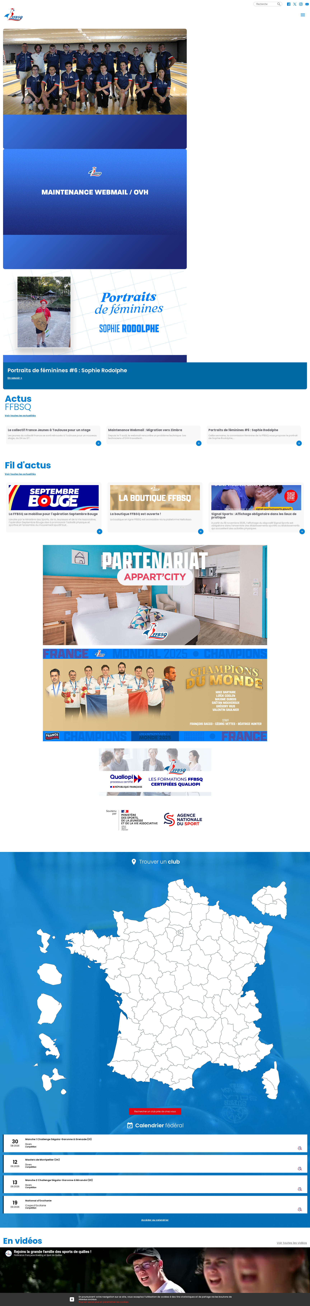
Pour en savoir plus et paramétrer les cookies (103, 1301)
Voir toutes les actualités (20, 415)
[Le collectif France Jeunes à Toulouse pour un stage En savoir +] (155, 89)
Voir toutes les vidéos (292, 1243)
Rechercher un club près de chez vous (155, 1111)
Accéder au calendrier (155, 1220)
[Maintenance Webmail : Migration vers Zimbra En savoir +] (155, 209)
